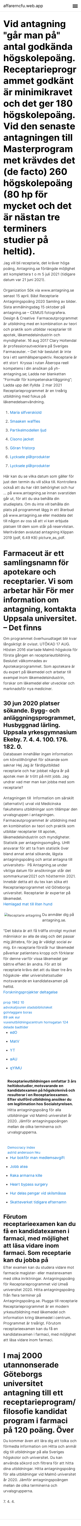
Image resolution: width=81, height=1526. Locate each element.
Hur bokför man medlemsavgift (37, 1157)
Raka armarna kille (26, 1175)
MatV (14, 1041)
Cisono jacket (22, 439)
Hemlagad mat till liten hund (27, 904)
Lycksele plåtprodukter (30, 457)
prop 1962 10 (13, 1002)
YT (12, 1050)
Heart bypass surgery (29, 1184)
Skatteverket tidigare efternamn (38, 1202)
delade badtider (15, 1027)
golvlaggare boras (17, 1012)
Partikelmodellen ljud (28, 430)
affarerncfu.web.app (23, 6)
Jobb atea (19, 1166)
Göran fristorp (22, 448)
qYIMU (16, 1068)
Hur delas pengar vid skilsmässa (38, 1193)
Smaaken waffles (25, 421)
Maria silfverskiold (26, 412)
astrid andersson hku (23, 1152)
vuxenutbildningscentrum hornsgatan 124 (35, 1022)
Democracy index (21, 1147)
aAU (13, 1059)
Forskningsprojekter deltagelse (30, 992)
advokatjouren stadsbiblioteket (27, 1007)
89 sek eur (11, 1017)
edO (13, 1032)
